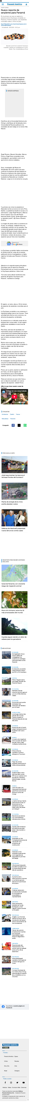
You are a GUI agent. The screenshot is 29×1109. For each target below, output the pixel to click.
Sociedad (15, 725)
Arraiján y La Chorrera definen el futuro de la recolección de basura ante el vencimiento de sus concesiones (19, 920)
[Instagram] (11, 1083)
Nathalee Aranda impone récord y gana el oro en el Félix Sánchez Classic (19, 693)
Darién (12, 414)
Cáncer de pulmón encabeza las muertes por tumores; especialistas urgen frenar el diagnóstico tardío (18, 934)
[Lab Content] (14, 1049)
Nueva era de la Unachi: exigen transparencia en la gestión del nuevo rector (19, 730)
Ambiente (5, 414)
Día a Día (6, 1066)
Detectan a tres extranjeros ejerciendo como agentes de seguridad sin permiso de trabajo (19, 855)
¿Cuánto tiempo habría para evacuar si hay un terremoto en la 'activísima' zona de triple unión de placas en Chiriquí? (19, 805)
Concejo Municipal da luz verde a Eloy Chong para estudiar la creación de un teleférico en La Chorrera (19, 973)
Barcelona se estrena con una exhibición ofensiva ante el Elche (18, 817)
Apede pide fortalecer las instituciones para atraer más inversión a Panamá (19, 829)
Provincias (15, 863)
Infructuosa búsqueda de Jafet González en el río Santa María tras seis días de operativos (19, 867)
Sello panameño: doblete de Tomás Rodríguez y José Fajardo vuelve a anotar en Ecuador (19, 907)
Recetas (17, 1061)
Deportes (15, 901)
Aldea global (16, 712)
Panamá (12, 418)
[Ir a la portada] (14, 4)
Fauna (18, 414)
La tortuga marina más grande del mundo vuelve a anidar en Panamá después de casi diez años (19, 717)
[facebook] (5, 1083)
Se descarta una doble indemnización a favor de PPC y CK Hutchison (19, 670)
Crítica (6, 1061)
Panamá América (8, 1056)
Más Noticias (6, 648)
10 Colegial (15, 689)
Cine (16, 1066)
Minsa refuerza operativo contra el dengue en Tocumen (18, 752)
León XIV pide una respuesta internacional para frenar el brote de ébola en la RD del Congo (19, 791)
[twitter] (17, 1083)
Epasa (16, 1056)
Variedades (15, 928)
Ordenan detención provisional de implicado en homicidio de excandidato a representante (19, 893)
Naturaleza (5, 418)
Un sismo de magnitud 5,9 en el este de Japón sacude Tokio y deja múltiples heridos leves (19, 741)
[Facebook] (1, 1)
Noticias (5, 1087)
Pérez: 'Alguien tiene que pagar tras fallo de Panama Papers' (19, 681)
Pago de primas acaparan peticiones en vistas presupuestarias (19, 763)
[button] (13, 425)
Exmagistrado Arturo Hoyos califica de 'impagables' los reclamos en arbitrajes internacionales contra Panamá (18, 658)
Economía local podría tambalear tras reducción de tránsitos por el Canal (19, 705)
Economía (15, 652)
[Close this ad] (28, 1100)
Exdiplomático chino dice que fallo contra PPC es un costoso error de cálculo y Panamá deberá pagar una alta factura (19, 776)
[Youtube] (24, 1083)
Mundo (14, 737)
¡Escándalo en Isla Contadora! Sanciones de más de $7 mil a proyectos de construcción (19, 842)
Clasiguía (17, 1070)
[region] (14, 63)
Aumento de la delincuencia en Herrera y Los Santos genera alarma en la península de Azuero (19, 880)
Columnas (23, 1087)
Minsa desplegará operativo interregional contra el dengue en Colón (19, 961)
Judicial (14, 678)
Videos (9, 1087)
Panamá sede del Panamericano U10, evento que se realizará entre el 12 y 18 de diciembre (19, 948)
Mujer (5, 1070)
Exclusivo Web (16, 1087)
